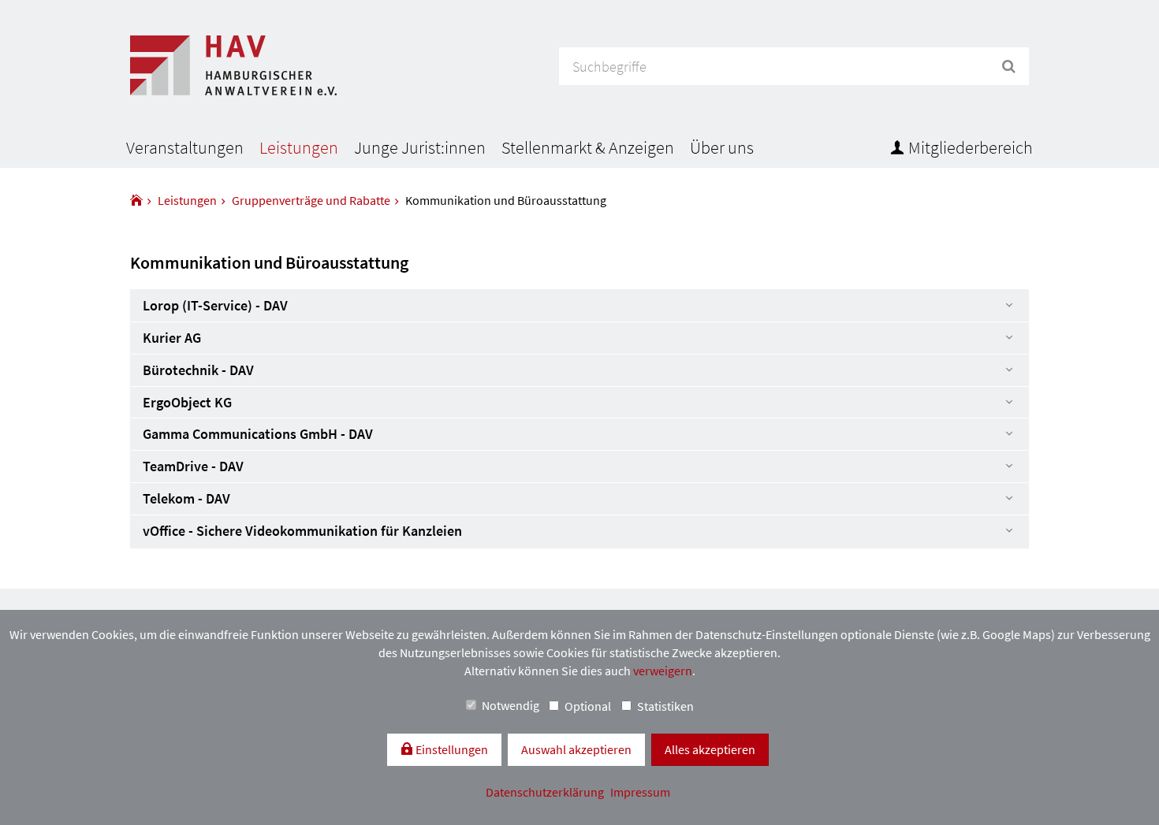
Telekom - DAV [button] (186, 498)
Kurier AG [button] (172, 338)
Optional (588, 706)
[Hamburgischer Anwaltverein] (136, 200)
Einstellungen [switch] (450, 749)
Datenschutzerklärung (546, 792)
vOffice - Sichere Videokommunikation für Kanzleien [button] (302, 531)
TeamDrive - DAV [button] (193, 466)
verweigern (662, 670)
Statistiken (665, 706)
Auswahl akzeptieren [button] (576, 749)
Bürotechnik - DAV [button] (198, 370)
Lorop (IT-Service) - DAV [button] (215, 305)
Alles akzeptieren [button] (710, 749)
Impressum (640, 792)
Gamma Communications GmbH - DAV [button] (258, 434)
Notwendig (510, 705)
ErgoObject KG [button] (187, 402)
